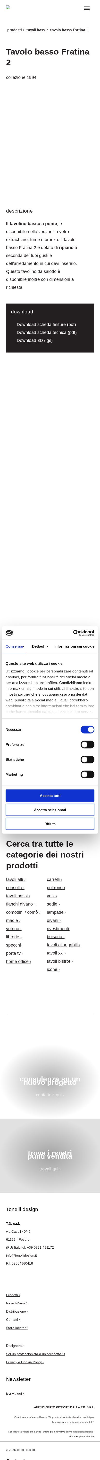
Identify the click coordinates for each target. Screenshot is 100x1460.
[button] (87, 8)
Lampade (55, 912)
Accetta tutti (50, 796)
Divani (52, 920)
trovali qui (49, 1169)
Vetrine (12, 928)
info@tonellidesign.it (21, 1255)
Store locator (16, 1328)
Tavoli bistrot (58, 961)
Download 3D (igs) (34, 340)
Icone (52, 969)
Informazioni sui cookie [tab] (74, 646)
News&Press (16, 1303)
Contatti (12, 1320)
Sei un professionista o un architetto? (35, 1354)
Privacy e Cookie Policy (24, 1362)
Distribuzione (16, 1311)
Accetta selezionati (50, 810)
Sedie (52, 904)
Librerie (12, 936)
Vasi (51, 895)
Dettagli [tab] (38, 646)
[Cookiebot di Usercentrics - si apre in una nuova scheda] (73, 633)
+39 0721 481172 (40, 1247)
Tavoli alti (14, 879)
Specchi (13, 945)
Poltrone (55, 887)
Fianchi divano (19, 904)
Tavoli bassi (17, 895)
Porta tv (13, 953)
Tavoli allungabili (62, 944)
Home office (17, 961)
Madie (12, 920)
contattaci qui (49, 1095)
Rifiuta (50, 824)
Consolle (14, 887)
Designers (14, 1346)
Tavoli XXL (55, 953)
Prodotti (12, 1295)
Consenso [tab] (14, 646)
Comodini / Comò (22, 912)
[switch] (87, 744)
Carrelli (53, 879)
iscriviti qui (14, 1393)
